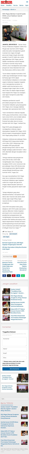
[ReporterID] (6, 2)
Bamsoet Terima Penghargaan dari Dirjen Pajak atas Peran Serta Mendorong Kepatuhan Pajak (7, 266)
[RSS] (15, 256)
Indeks (2, 451)
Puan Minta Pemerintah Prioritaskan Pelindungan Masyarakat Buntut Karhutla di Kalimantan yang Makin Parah (18, 319)
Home (3, 450)
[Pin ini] (14, 275)
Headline (8, 450)
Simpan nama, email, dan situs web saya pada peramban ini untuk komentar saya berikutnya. (13, 363)
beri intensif (13, 234)
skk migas (6, 237)
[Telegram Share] (18, 275)
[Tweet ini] (9, 275)
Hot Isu (14, 450)
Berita (18, 450)
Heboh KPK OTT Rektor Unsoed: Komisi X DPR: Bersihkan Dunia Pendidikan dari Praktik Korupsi (18, 312)
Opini (23, 450)
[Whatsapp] (23, 275)
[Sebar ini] (4, 275)
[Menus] (27, 2)
